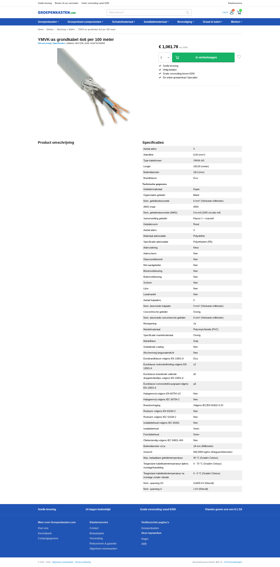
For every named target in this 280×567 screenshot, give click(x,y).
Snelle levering (45, 3)
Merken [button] (235, 21)
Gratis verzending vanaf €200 (95, 3)
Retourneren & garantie (103, 543)
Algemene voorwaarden (103, 548)
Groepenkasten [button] (47, 21)
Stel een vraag (44, 43)
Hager (144, 538)
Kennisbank (45, 533)
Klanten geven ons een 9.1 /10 (223, 509)
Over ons (43, 528)
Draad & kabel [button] (211, 21)
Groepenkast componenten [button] (84, 21)
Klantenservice (235, 3)
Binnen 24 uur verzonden (66, 3)
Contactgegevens (48, 538)
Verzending (96, 538)
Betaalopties (97, 533)
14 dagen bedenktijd (98, 509)
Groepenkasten (150, 528)
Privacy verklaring (83, 562)
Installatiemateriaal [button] (155, 21)
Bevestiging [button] (184, 21)
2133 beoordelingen (233, 562)
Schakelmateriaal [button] (122, 21)
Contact (94, 528)
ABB (144, 544)
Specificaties (59, 43)
